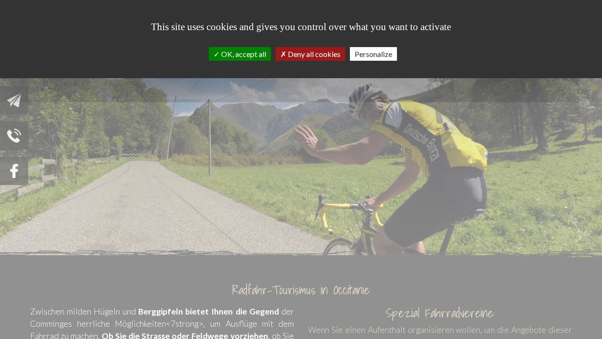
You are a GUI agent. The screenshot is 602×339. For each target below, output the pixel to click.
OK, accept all (243, 53)
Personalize (373, 53)
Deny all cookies (313, 53)
